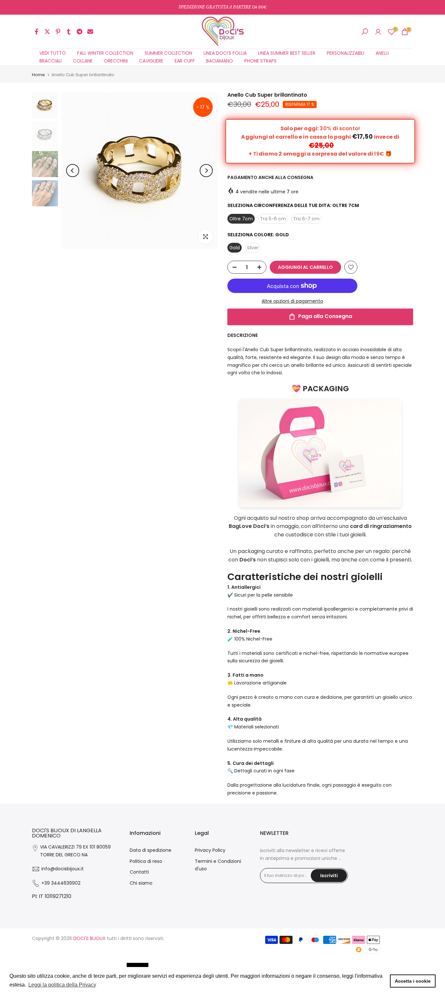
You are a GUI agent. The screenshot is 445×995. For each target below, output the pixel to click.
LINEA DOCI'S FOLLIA (225, 53)
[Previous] (72, 170)
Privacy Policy (210, 850)
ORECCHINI (116, 61)
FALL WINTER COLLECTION (105, 53)
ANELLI (382, 53)
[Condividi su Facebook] (36, 31)
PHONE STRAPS (260, 61)
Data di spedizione (150, 850)
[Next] (206, 170)
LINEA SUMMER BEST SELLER (286, 53)
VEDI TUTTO (52, 53)
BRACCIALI (50, 61)
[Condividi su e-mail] (90, 31)
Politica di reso (146, 861)
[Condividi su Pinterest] (58, 31)
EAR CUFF (185, 61)
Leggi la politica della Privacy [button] (62, 985)
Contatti (139, 872)
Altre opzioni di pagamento (292, 301)
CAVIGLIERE (151, 61)
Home (38, 75)
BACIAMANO (219, 61)
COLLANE (83, 61)
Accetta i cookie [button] (413, 981)
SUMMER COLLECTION (168, 53)
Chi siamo (141, 883)
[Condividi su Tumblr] (69, 31)
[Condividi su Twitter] (47, 31)
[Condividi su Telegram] (79, 31)
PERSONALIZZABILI (345, 53)
